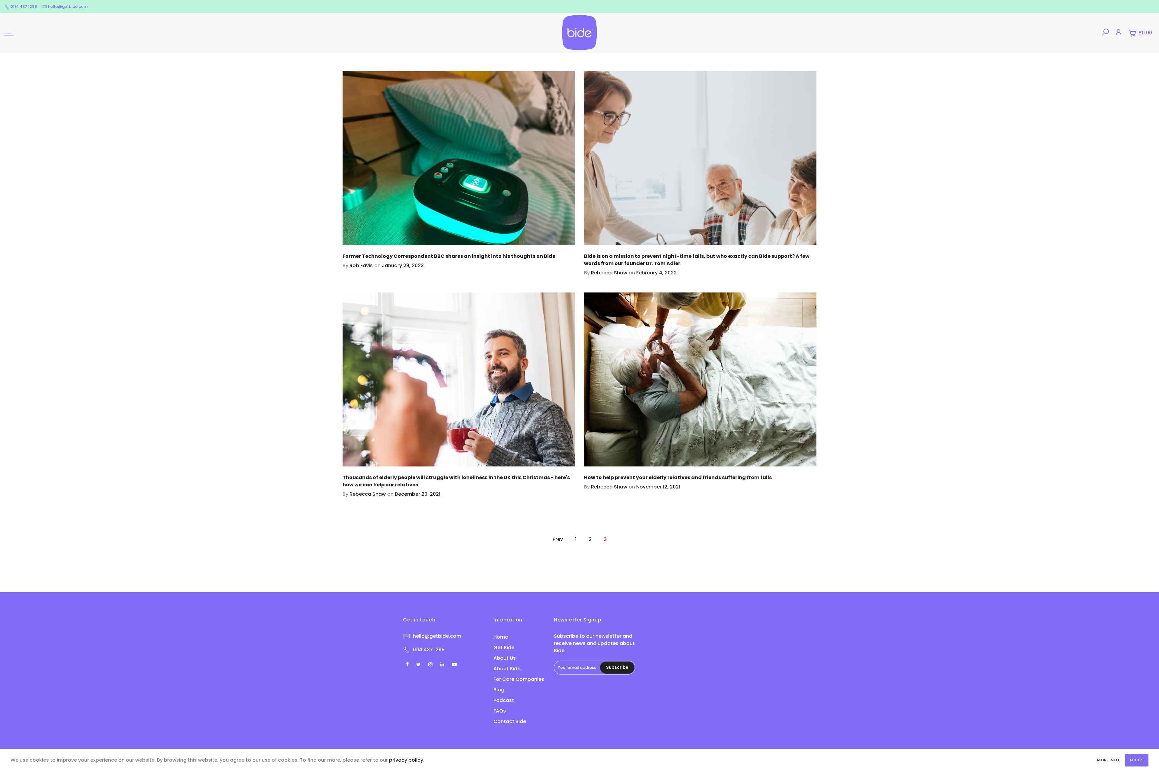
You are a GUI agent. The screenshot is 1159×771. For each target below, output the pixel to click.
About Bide (506, 668)
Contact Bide (509, 721)
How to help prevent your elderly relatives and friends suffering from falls (678, 477)
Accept (1136, 760)
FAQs (499, 710)
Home (500, 637)
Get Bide (503, 647)
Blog (498, 689)
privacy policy (406, 760)
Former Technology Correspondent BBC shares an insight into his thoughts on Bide (449, 256)
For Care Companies (518, 679)
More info (1108, 760)
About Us (504, 658)
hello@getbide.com (68, 6)
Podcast (503, 700)
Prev (558, 539)
